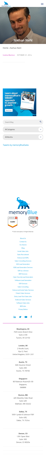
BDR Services (23, 274)
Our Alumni (23, 245)
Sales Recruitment (23, 254)
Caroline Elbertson (9, 55)
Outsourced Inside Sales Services (23, 290)
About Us (23, 238)
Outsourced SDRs (23, 258)
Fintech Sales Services (23, 293)
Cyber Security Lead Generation (23, 277)
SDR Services (23, 283)
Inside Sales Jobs (23, 251)
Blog (23, 248)
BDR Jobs (23, 306)
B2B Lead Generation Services (23, 267)
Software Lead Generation (23, 280)
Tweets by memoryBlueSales (16, 145)
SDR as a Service (23, 271)
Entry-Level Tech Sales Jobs (23, 296)
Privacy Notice (23, 309)
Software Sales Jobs (23, 303)
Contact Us (23, 241)
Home (5, 47)
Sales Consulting (23, 287)
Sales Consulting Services (23, 261)
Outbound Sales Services (23, 300)
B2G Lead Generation (23, 264)
